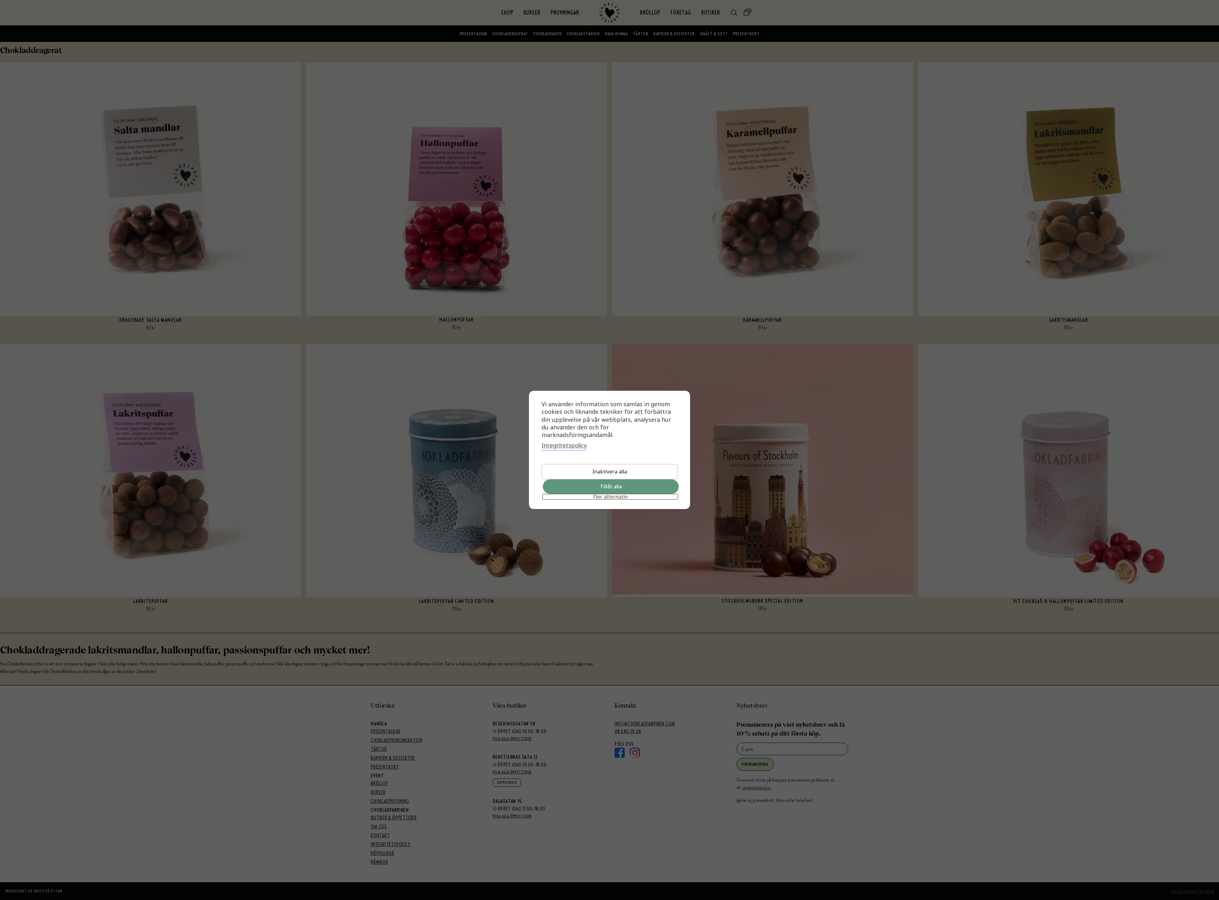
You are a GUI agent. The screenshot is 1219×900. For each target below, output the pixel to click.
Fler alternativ (610, 497)
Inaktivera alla (609, 471)
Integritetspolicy (564, 445)
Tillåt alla (611, 486)
